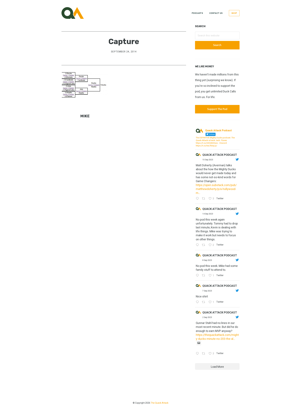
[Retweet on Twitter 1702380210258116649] (204, 245)
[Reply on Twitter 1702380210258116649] (198, 245)
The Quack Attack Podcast (77, 13)
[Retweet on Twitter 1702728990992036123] (204, 198)
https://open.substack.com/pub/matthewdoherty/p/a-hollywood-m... (216, 189)
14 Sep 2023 (207, 214)
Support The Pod (217, 109)
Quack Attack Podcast (219, 154)
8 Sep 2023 (207, 260)
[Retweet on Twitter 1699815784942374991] (204, 302)
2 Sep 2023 (207, 317)
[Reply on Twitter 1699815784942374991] (198, 302)
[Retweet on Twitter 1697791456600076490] (204, 353)
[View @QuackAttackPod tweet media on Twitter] (199, 343)
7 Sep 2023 (207, 291)
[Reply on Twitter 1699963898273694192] (198, 275)
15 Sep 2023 (207, 160)
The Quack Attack (159, 403)
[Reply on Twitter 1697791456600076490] (198, 353)
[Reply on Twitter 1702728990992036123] (198, 198)
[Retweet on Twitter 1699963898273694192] (204, 275)
